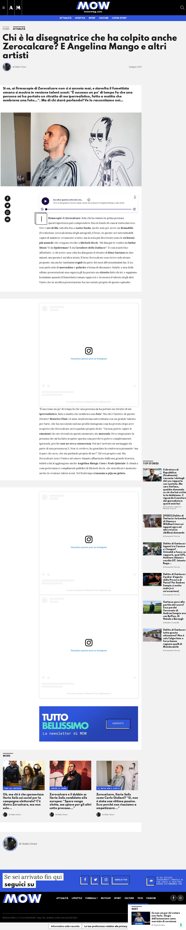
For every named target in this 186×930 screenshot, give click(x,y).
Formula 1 (91, 898)
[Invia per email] (7, 219)
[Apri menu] (3, 7)
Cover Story (119, 18)
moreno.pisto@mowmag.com (169, 884)
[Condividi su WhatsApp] (7, 212)
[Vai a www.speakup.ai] (135, 197)
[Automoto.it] (11, 7)
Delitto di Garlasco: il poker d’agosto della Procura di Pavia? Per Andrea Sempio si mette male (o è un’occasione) (174, 583)
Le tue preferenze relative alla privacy (105, 926)
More (6, 756)
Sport (92, 18)
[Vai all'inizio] (22, 898)
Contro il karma (58, 788)
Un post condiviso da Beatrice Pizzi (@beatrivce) (89, 402)
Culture (103, 18)
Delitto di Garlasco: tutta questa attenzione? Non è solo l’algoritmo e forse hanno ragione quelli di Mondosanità (174, 638)
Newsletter (121, 879)
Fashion (151, 898)
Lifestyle (80, 18)
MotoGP (106, 898)
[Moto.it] (18, 7)
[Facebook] (85, 880)
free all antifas (12, 788)
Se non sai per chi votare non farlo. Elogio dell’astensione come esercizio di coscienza (166, 917)
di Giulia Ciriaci (19, 67)
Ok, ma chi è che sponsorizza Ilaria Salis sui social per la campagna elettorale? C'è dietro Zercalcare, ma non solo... (23, 801)
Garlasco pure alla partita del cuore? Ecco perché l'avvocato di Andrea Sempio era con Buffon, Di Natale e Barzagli (174, 610)
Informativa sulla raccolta (65, 926)
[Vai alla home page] (93, 5)
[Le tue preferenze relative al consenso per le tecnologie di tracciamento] (181, 925)
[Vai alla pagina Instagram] (180, 898)
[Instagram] (106, 880)
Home (6, 29)
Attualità (65, 18)
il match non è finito (108, 788)
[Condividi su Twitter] (7, 205)
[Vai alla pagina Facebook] (173, 898)
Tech (140, 898)
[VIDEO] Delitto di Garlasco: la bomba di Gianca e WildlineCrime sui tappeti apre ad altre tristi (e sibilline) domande (174, 524)
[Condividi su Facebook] (7, 198)
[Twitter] (96, 880)
